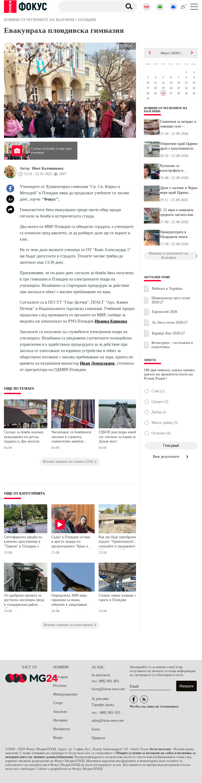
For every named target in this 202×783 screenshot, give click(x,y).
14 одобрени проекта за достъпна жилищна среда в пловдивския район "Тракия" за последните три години (24, 600)
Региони (60, 686)
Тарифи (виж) (103, 705)
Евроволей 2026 (164, 312)
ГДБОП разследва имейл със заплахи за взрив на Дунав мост (118, 436)
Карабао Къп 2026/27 (168, 333)
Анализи (60, 712)
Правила (98, 738)
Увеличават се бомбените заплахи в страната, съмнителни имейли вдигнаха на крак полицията (71, 437)
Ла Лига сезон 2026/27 (170, 322)
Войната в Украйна (167, 289)
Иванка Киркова (111, 321)
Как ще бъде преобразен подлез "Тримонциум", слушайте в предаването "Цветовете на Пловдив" (118, 542)
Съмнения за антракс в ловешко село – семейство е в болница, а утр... (178, 124)
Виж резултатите (166, 457)
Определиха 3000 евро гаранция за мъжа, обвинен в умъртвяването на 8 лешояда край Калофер (71, 600)
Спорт (58, 703)
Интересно (61, 729)
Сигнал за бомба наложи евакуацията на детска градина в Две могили (23, 436)
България (60, 677)
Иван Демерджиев (97, 363)
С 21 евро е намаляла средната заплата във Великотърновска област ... (176, 212)
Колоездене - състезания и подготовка (172, 345)
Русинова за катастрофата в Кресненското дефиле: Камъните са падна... (177, 168)
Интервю (60, 720)
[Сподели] (10, 209)
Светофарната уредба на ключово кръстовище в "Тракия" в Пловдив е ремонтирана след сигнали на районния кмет (23, 542)
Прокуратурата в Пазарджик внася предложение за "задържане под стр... (177, 234)
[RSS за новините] (144, 699)
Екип (96, 729)
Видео (58, 738)
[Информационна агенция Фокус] (134, 699)
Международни (65, 694)
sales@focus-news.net (108, 721)
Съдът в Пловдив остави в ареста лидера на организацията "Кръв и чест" (70, 542)
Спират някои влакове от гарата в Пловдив (118, 597)
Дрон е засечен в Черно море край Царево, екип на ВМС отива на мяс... (179, 190)
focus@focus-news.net (108, 689)
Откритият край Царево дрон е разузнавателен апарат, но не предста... (179, 146)
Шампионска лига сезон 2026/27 (171, 300)
